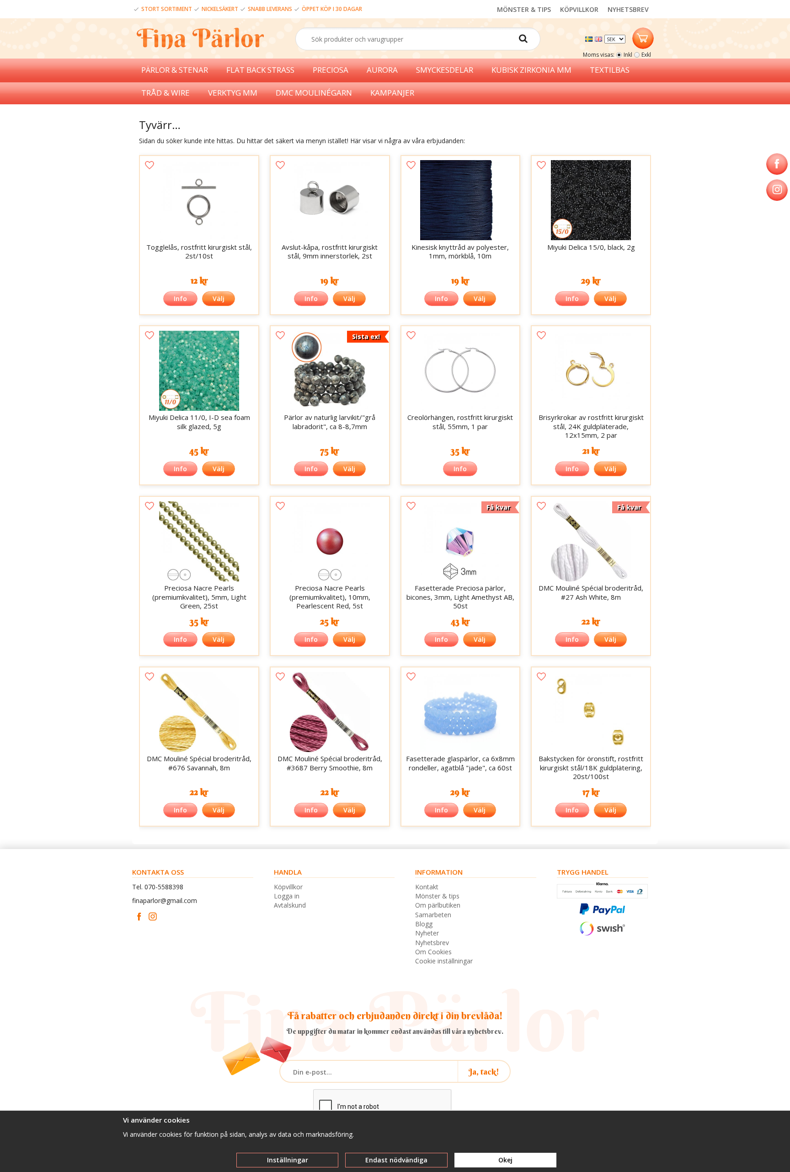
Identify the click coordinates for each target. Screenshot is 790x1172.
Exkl (646, 55)
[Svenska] (590, 38)
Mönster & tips (437, 896)
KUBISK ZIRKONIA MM (531, 70)
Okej (505, 1160)
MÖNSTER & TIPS (524, 9)
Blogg (423, 923)
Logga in (286, 896)
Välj (218, 298)
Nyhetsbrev (432, 942)
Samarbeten (433, 914)
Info (180, 298)
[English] (599, 38)
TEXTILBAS (610, 70)
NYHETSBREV (628, 9)
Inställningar (287, 1160)
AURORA (382, 70)
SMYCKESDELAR (444, 70)
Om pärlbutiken (437, 905)
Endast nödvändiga (396, 1160)
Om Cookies (433, 951)
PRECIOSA (330, 70)
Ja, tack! (484, 1071)
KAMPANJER (392, 92)
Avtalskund (290, 905)
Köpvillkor (288, 886)
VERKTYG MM (232, 92)
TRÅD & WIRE (165, 92)
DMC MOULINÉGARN (314, 92)
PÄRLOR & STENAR (174, 70)
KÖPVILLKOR (579, 9)
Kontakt (426, 886)
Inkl (628, 55)
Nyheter (427, 933)
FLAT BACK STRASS (260, 70)
